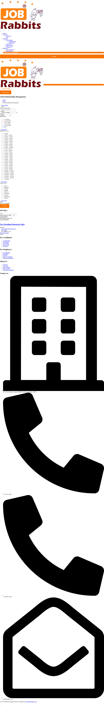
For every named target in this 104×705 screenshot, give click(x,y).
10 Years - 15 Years (9, 177)
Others (6, 198)
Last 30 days (8, 125)
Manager (7, 187)
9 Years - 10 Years (9, 147)
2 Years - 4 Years (9, 153)
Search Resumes (10, 49)
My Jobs (5, 255)
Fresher (6, 133)
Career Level (3, 183)
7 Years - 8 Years (9, 144)
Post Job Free (9, 51)
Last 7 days (7, 122)
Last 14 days (8, 124)
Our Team (5, 266)
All (5, 127)
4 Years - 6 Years (9, 162)
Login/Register (6, 240)
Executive (7, 193)
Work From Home (4, 233)
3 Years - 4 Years (9, 138)
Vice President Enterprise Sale (8, 228)
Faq (7, 37)
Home (4, 33)
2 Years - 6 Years (9, 155)
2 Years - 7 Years (9, 156)
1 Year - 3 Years (8, 148)
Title (1, 213)
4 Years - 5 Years (9, 139)
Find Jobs (4, 206)
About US (8, 36)
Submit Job (5, 254)
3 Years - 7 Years (9, 159)
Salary (1, 202)
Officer (6, 189)
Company (5, 34)
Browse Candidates (7, 256)
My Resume (6, 242)
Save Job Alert (4, 216)
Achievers (5, 246)
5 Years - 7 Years (9, 164)
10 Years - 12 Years (9, 173)
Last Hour (7, 119)
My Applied (6, 243)
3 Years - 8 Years (9, 161)
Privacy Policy (6, 268)
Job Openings (9, 40)
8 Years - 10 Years (9, 170)
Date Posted (3, 116)
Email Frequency (4, 215)
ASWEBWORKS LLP (31, 701)
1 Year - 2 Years (8, 135)
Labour (6, 195)
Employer (5, 48)
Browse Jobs (6, 245)
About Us (5, 264)
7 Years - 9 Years (9, 168)
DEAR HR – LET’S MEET (11, 52)
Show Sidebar (4, 105)
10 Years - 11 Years (9, 171)
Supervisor (7, 196)
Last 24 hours (8, 121)
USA (2, 230)
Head (6, 186)
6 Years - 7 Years (9, 142)
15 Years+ (7, 179)
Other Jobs (11, 43)
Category (2, 111)
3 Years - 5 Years (9, 158)
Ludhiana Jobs (12, 41)
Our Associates (6, 267)
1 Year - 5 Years (8, 152)
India (5, 230)
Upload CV (9, 44)
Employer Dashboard (8, 258)
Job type (2, 113)
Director (7, 192)
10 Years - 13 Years (9, 174)
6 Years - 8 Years (9, 167)
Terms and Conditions (8, 270)
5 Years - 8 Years (9, 165)
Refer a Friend (9, 45)
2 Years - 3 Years (9, 136)
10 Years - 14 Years (9, 176)
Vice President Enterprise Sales (12, 224)
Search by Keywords (5, 108)
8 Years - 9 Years (9, 145)
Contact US (9, 47)
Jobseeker (5, 38)
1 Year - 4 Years (8, 150)
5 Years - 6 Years (9, 141)
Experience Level (4, 131)
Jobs (4, 101)
